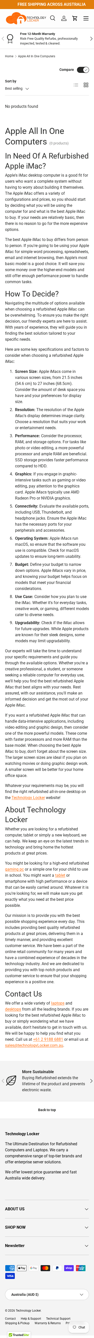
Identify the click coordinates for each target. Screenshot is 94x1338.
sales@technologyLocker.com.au (34, 1045)
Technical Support (58, 1318)
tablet (60, 875)
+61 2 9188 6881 (48, 1039)
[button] (74, 18)
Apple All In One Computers (36, 56)
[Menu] (85, 18)
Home (9, 56)
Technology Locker (28, 797)
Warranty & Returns (48, 1323)
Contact (10, 1318)
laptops (57, 1003)
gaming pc (14, 869)
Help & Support (31, 1318)
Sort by (10, 81)
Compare (66, 70)
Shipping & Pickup (17, 1323)
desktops (13, 1009)
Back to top (47, 1110)
